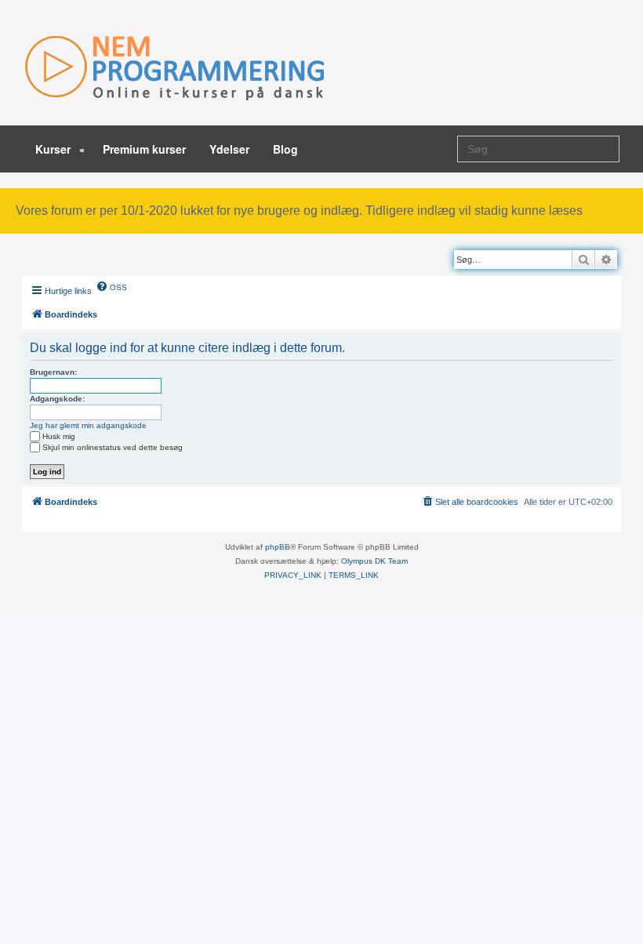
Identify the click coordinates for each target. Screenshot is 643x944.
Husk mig (58, 436)
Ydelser (229, 149)
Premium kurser (144, 149)
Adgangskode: (57, 398)
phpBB (277, 547)
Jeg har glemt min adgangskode (88, 425)
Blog (285, 149)
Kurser (54, 149)
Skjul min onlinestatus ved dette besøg (112, 447)
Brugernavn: (53, 372)
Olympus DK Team (374, 561)
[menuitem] (111, 286)
